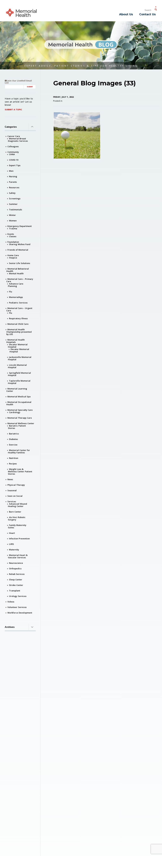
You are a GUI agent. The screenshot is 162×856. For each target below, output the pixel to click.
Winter (12, 215)
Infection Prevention (19, 538)
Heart (12, 533)
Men (11, 170)
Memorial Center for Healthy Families (19, 451)
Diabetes (13, 439)
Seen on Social (14, 496)
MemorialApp (16, 297)
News (10, 479)
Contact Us (147, 14)
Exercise (13, 444)
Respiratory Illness (18, 318)
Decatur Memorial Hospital (18, 345)
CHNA (12, 154)
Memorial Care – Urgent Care (19, 309)
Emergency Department (19, 226)
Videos (10, 601)
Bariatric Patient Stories (17, 426)
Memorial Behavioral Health (17, 269)
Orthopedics (15, 568)
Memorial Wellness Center (20, 423)
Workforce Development (19, 612)
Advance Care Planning (15, 284)
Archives (10, 627)
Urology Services (17, 596)
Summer (13, 204)
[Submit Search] (155, 8)
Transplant (14, 590)
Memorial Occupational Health (18, 403)
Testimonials (15, 209)
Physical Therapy (16, 484)
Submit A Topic (13, 109)
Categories (11, 126)
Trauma (13, 228)
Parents (13, 182)
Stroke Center (16, 585)
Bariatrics (14, 433)
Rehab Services (17, 574)
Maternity (14, 549)
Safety (12, 193)
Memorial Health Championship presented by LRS (19, 332)
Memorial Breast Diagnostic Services (18, 139)
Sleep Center (15, 579)
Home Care (13, 255)
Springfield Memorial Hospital (19, 374)
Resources (14, 187)
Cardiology (14, 412)
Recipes (13, 463)
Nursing (13, 176)
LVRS (11, 544)
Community (13, 152)
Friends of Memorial (17, 249)
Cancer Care (13, 136)
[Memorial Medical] (21, 12)
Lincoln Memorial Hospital (17, 366)
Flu (10, 291)
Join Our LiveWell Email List (18, 82)
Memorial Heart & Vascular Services (18, 556)
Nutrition (13, 458)
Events (10, 234)
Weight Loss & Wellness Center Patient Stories (20, 471)
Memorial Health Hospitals (15, 341)
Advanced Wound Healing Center (17, 505)
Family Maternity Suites (17, 526)
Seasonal (12, 490)
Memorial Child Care (17, 324)
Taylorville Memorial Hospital (19, 382)
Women (13, 220)
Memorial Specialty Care (20, 410)
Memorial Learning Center (16, 389)
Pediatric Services (18, 302)
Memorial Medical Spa (19, 396)
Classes (12, 236)
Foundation (13, 241)
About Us (126, 14)
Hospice (13, 257)
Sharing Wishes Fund (19, 244)
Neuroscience (16, 563)
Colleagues (13, 146)
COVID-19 (13, 159)
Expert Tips (14, 165)
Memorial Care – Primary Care (19, 280)
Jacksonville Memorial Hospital (19, 358)
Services (11, 501)
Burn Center (15, 511)
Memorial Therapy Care (19, 417)
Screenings (14, 198)
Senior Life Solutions (19, 263)
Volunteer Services (17, 607)
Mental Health (16, 273)
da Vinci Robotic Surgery (16, 518)
